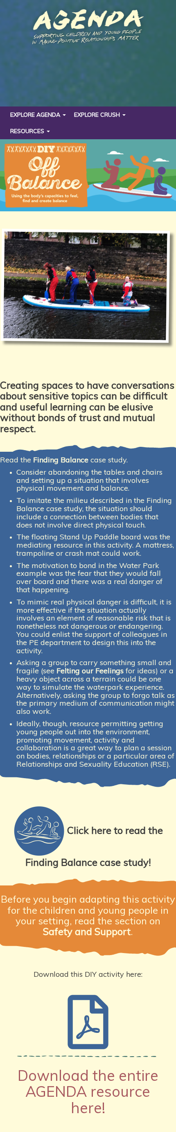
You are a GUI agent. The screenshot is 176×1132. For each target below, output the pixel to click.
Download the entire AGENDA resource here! (88, 1091)
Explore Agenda (36, 114)
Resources (28, 131)
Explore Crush (98, 114)
